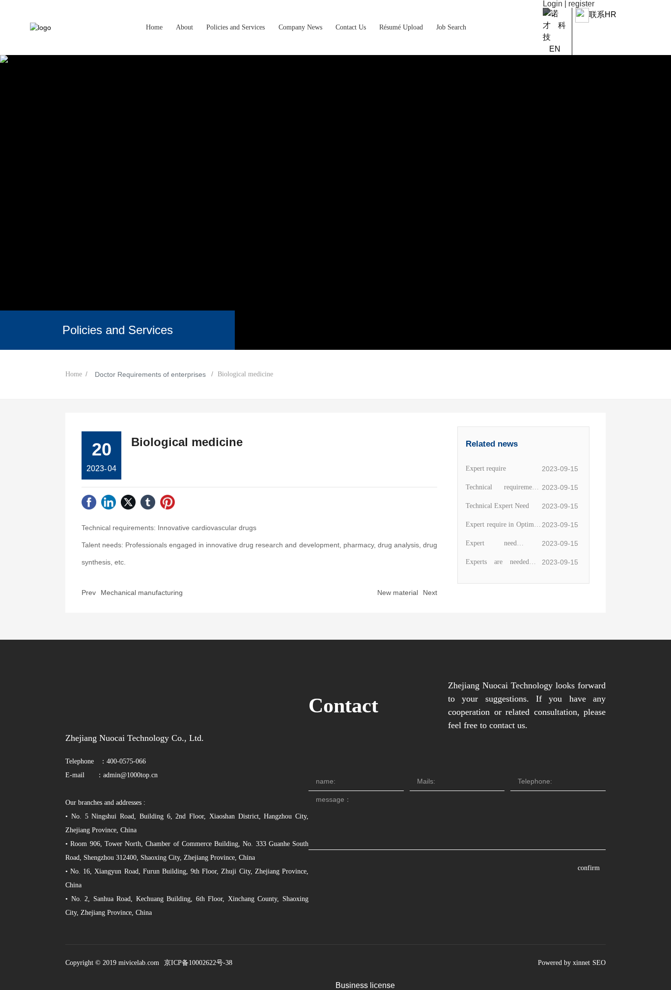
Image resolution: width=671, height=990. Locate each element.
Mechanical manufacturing (142, 592)
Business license (365, 985)
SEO (599, 962)
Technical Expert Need (497, 505)
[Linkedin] (108, 502)
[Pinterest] (167, 502)
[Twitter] (128, 502)
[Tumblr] (147, 502)
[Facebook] (89, 502)
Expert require (486, 468)
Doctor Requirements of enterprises (150, 374)
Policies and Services (117, 330)
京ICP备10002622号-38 (198, 962)
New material (397, 592)
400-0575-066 (126, 761)
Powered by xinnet (564, 962)
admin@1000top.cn (130, 775)
